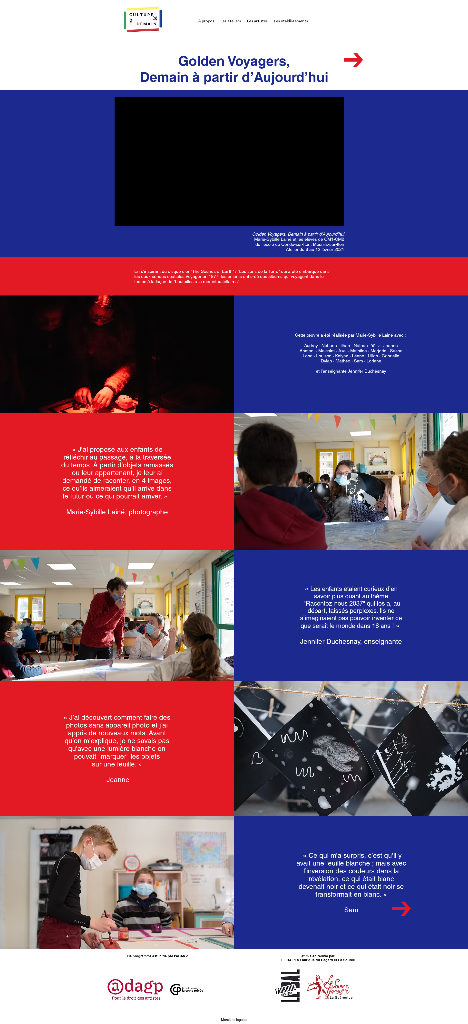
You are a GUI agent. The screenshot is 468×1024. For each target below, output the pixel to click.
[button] (206, 19)
